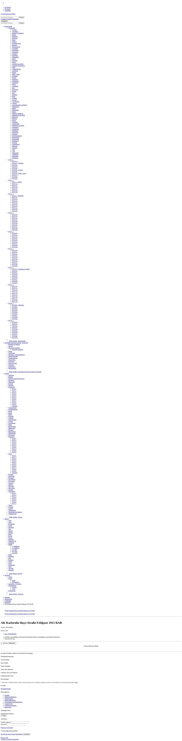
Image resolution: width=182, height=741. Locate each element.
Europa (7, 373)
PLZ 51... (15, 252)
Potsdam (14, 134)
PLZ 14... (15, 184)
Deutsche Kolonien (14, 348)
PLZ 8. (14, 402)
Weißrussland (12, 514)
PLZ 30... (15, 214)
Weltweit (7, 575)
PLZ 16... (15, 187)
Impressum (8, 707)
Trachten (11, 568)
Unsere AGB (8, 704)
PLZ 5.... (11, 249)
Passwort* (4, 724)
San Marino (11, 479)
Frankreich (11, 387)
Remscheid (15, 139)
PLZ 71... (15, 288)
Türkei (10, 505)
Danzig (10, 346)
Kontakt (7, 695)
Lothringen (11, 353)
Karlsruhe (15, 89)
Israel (13, 580)
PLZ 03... (15, 166)
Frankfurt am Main (17, 64)
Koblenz (14, 95)
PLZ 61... (15, 271)
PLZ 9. (14, 404)
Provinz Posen (12, 363)
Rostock (14, 142)
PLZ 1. (14, 390)
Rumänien (11, 476)
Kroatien (11, 416)
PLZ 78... (15, 300)
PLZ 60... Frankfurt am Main (21, 269)
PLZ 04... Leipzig (17, 170)
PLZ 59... (15, 266)
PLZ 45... (15, 240)
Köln (13, 96)
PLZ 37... (15, 226)
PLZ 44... (15, 238)
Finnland (11, 385)
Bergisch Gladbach (18, 33)
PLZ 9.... (11, 320)
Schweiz (10, 483)
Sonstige (14, 406)
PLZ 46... (15, 242)
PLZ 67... (15, 279)
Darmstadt (15, 50)
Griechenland (12, 408)
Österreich (11, 437)
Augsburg (15, 31)
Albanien (11, 375)
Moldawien (11, 428)
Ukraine (10, 507)
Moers (14, 112)
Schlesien (11, 365)
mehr (76, 682)
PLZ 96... (15, 332)
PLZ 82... (15, 307)
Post (9, 558)
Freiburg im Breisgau (18, 66)
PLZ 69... (15, 283)
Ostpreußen (11, 360)
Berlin (14, 35)
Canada (14, 587)
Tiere (9, 567)
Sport (10, 563)
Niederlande (12, 433)
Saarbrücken (16, 144)
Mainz (14, 108)
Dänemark (11, 382)
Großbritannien (12, 409)
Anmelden (8, 10)
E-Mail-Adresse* (6, 722)
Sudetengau (11, 367)
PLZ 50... (15, 250)
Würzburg (15, 158)
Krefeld (14, 98)
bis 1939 (14, 553)
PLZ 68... (15, 281)
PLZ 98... (15, 336)
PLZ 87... (15, 315)
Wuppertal (15, 156)
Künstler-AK (12, 541)
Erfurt (14, 59)
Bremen (14, 45)
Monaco (10, 430)
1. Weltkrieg (15, 546)
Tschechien (11, 491)
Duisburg (15, 55)
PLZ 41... (15, 235)
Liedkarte (11, 543)
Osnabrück (15, 129)
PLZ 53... (15, 255)
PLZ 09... (15, 178)
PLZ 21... (15, 197)
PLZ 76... (15, 296)
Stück (6, 643)
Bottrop (14, 42)
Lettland (10, 418)
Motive (7, 519)
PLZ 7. (14, 401)
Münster (14, 119)
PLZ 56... (15, 260)
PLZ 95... (15, 331)
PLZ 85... (15, 312)
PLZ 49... (15, 247)
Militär (10, 544)
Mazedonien (12, 426)
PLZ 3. (14, 394)
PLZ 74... (15, 293)
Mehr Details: (16, 341)
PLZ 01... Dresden (17, 163)
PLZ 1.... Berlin (17, 182)
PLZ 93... (15, 327)
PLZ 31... (15, 216)
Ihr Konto (7, 9)
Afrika (10, 577)
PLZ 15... (15, 185)
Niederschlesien (13, 356)
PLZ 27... (15, 207)
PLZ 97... (15, 334)
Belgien (10, 377)
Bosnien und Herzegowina (16, 378)
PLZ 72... (15, 290)
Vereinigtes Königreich (15, 512)
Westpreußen (12, 368)
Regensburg (15, 137)
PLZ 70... (15, 286)
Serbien (10, 485)
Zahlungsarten (9, 698)
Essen (14, 62)
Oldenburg (15, 127)
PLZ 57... (15, 262)
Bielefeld (15, 36)
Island (10, 413)
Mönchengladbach (17, 113)
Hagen (14, 72)
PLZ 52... (15, 254)
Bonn (13, 40)
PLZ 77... (15, 298)
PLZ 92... (15, 325)
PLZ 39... (15, 230)
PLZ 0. (14, 389)
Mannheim (15, 110)
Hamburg (15, 76)
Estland (10, 384)
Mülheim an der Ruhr (18, 115)
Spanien (10, 490)
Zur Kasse (8, 7)
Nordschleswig (12, 358)
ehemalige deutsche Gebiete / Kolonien (16, 343)
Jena (13, 88)
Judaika (10, 532)
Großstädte (11, 28)
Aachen (14, 30)
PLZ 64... (15, 274)
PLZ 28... (15, 209)
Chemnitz (15, 48)
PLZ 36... (15, 225)
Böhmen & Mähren (14, 344)
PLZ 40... (15, 233)
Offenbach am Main (18, 125)
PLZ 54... (15, 257)
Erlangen (15, 60)
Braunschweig (16, 43)
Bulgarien (11, 380)
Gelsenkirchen (16, 69)
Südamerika (11, 591)
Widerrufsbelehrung (10, 697)
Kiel (13, 93)
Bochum (14, 38)
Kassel (14, 91)
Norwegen (11, 435)
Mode (10, 555)
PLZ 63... (15, 272)
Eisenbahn (11, 524)
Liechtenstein (12, 420)
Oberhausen (15, 124)
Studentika (11, 565)
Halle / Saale (16, 74)
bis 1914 (14, 551)
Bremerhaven (16, 47)
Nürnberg (15, 122)
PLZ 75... (15, 295)
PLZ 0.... (11, 160)
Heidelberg (15, 81)
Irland (10, 411)
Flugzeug (11, 527)
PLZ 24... (15, 202)
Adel (9, 520)
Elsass (10, 351)
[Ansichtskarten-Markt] (8, 14)
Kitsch (10, 536)
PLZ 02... (15, 165)
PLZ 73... (15, 291)
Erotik (10, 526)
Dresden (14, 54)
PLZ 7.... (11, 284)
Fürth (13, 67)
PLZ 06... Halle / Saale (19, 173)
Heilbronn (15, 83)
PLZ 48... (15, 245)
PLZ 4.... (11, 231)
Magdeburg (15, 107)
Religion (10, 560)
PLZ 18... (15, 190)
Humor (10, 531)
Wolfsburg (15, 154)
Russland (11, 478)
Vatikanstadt (12, 510)
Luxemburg (11, 423)
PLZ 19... (15, 192)
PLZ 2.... (11, 194)
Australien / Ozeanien (14, 584)
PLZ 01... (15, 161)
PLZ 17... (15, 189)
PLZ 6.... (11, 267)
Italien (10, 414)
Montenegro (12, 431)
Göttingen (15, 71)
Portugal (10, 474)
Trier (13, 149)
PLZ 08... (15, 177)
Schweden (11, 481)
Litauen (10, 421)
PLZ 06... (15, 172)
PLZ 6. (14, 399)
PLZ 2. (14, 392)
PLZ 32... (15, 218)
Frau (9, 529)
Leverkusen (15, 101)
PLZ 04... (15, 168)
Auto (9, 522)
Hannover (15, 79)
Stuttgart (14, 148)
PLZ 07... (15, 175)
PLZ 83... (15, 308)
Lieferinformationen (10, 705)
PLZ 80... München (18, 305)
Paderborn (15, 130)
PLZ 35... (15, 223)
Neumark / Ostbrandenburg (16, 355)
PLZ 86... (15, 313)
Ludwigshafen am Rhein (19, 105)
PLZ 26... (15, 206)
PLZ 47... (15, 243)
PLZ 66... (15, 278)
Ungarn (10, 508)
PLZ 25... (15, 204)
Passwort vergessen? (7, 727)
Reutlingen (15, 141)
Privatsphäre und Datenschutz (13, 702)
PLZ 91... (15, 324)
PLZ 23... (15, 201)
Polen (10, 454)
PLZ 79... (15, 302)
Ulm (13, 151)
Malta (10, 425)
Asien (10, 579)
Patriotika (11, 556)
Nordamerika (12, 585)
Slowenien (11, 488)
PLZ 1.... (11, 180)
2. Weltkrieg (15, 548)
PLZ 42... (15, 237)
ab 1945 (14, 550)
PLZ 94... (15, 329)
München (15, 117)
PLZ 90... (15, 322)
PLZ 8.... (11, 303)
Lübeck (14, 103)
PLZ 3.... (11, 213)
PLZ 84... (15, 310)
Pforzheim (15, 132)
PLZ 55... (15, 259)
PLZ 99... (15, 337)
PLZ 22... (15, 199)
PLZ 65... (15, 276)
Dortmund (15, 52)
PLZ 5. (14, 397)
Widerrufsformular (10, 700)
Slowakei (11, 486)
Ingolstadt (15, 86)
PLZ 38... (15, 228)
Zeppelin (11, 570)
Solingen (14, 146)
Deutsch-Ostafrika (17, 349)
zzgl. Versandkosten (10, 634)
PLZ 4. (14, 396)
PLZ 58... (15, 264)
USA (13, 589)
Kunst (10, 538)
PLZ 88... (15, 317)
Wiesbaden (15, 153)
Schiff (10, 561)
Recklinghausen (17, 136)
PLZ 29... (15, 211)
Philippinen (15, 582)
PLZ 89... (15, 319)
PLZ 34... (15, 221)
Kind (9, 534)
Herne (14, 84)
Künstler (10, 539)
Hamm (14, 77)
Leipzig (14, 100)
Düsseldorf (15, 57)
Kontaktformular (6, 689)
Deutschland (8, 26)
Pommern (11, 361)
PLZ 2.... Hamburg (18, 195)
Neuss (14, 120)
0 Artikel (3, 19)
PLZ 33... (15, 219)
